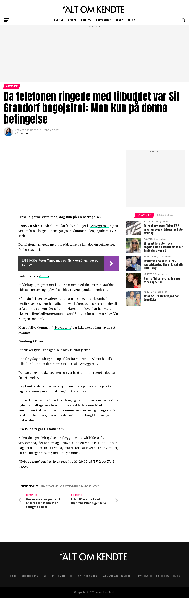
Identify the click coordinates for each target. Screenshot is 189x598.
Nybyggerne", (99, 226)
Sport (119, 20)
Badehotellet (66, 576)
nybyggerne (50, 486)
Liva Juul (23, 133)
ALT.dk (44, 276)
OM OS (176, 576)
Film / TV (86, 20)
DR (52, 576)
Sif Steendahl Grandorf (76, 486)
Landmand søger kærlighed (116, 576)
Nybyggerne (62, 327)
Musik (131, 20)
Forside (58, 20)
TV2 (96, 486)
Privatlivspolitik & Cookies (153, 576)
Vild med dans (30, 576)
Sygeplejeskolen (87, 576)
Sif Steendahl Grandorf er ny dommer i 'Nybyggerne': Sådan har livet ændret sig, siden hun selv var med (73, 493)
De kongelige (103, 20)
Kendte (72, 20)
